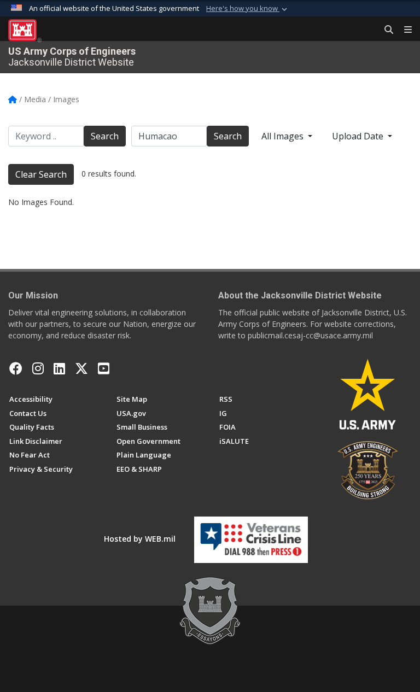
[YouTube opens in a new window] (103, 368)
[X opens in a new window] (81, 368)
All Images (283, 136)
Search (105, 136)
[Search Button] (385, 30)
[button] (247, 8)
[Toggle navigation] (403, 30)
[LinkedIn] (59, 368)
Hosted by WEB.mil (140, 538)
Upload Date (359, 136)
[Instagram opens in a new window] (38, 368)
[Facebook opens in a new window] (15, 368)
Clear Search (41, 174)
